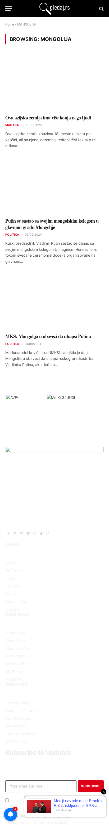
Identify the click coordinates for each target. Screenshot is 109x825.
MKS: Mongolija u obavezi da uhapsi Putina (48, 336)
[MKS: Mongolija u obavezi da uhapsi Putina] (54, 302)
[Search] (101, 9)
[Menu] (8, 9)
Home (9, 24)
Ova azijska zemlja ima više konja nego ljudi (48, 117)
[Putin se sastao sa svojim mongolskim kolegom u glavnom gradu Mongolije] (54, 186)
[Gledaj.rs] (54, 8)
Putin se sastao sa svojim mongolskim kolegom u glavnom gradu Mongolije (51, 224)
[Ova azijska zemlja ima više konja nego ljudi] (54, 83)
